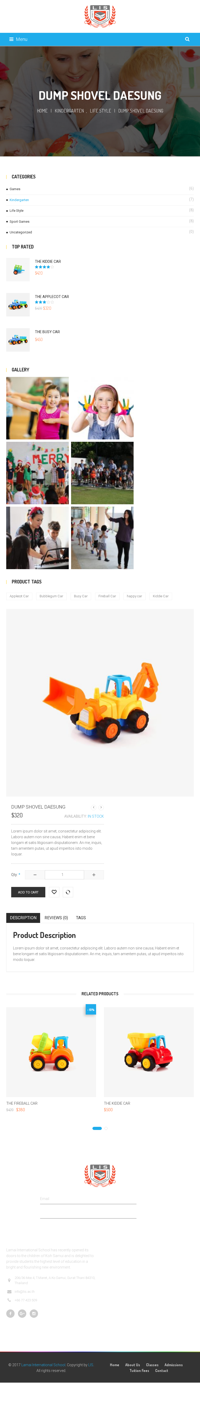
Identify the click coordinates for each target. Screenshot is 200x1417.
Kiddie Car (161, 596)
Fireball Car (107, 596)
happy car (134, 596)
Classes (152, 1365)
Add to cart (28, 892)
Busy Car (81, 596)
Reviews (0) (56, 917)
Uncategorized (21, 232)
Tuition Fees (139, 1370)
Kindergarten (69, 111)
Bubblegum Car (51, 596)
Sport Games (19, 221)
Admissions (174, 1365)
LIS (90, 1365)
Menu (21, 39)
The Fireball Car (22, 1103)
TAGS (81, 917)
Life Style (100, 111)
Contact (161, 1370)
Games (15, 189)
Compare (68, 890)
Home (42, 111)
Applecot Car (19, 596)
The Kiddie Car (117, 1103)
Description (23, 917)
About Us (132, 1365)
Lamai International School (43, 1365)
